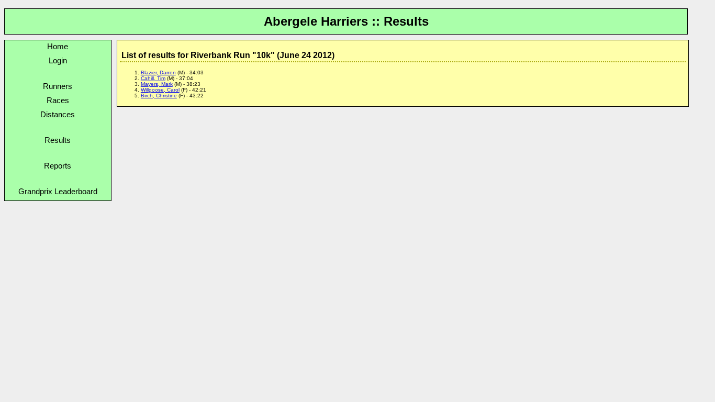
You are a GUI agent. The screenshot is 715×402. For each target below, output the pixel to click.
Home (57, 46)
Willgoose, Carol (160, 90)
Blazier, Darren (158, 72)
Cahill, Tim (153, 78)
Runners (57, 86)
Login (58, 60)
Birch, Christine (159, 95)
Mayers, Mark (157, 84)
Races (58, 100)
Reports (57, 165)
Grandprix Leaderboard (57, 191)
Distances (57, 114)
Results (57, 140)
